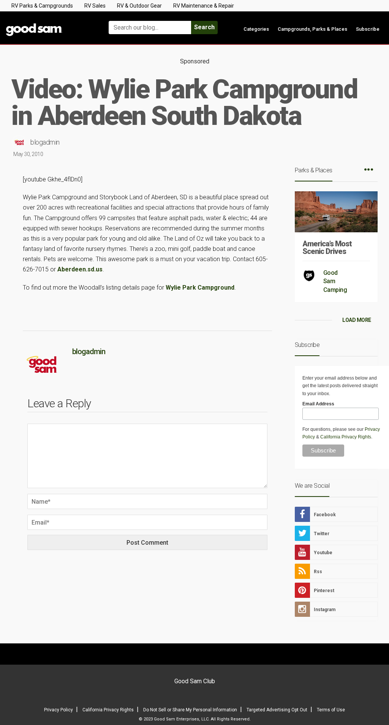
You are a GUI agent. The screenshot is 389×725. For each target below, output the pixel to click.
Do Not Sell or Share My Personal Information (190, 709)
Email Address (318, 404)
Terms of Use (331, 709)
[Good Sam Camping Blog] (49, 24)
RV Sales (95, 6)
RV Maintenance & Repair (203, 6)
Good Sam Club (194, 681)
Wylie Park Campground (200, 287)
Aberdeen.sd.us (80, 269)
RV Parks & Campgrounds (42, 6)
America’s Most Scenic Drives (327, 247)
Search (204, 27)
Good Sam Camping (335, 281)
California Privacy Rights (345, 437)
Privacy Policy (58, 709)
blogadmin (45, 142)
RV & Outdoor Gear (139, 6)
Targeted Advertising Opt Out (277, 709)
